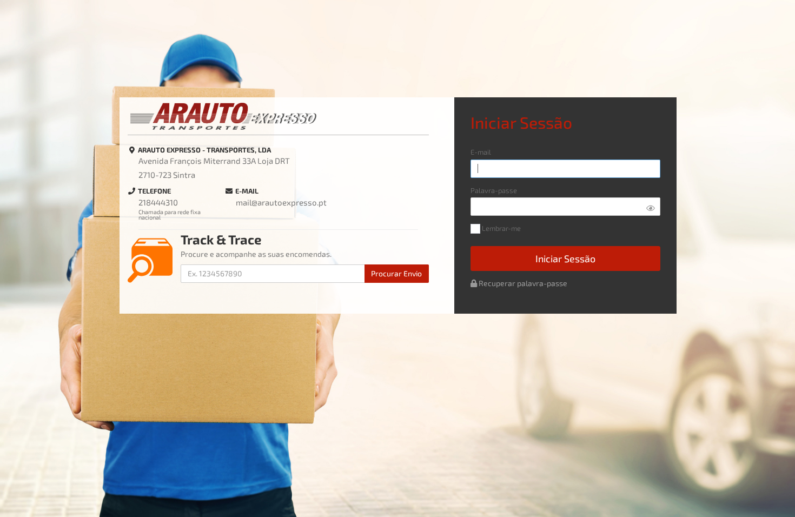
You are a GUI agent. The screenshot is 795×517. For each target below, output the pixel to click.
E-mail (481, 152)
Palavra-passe (494, 191)
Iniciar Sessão (565, 258)
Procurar (396, 273)
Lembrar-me (500, 228)
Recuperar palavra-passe (522, 283)
